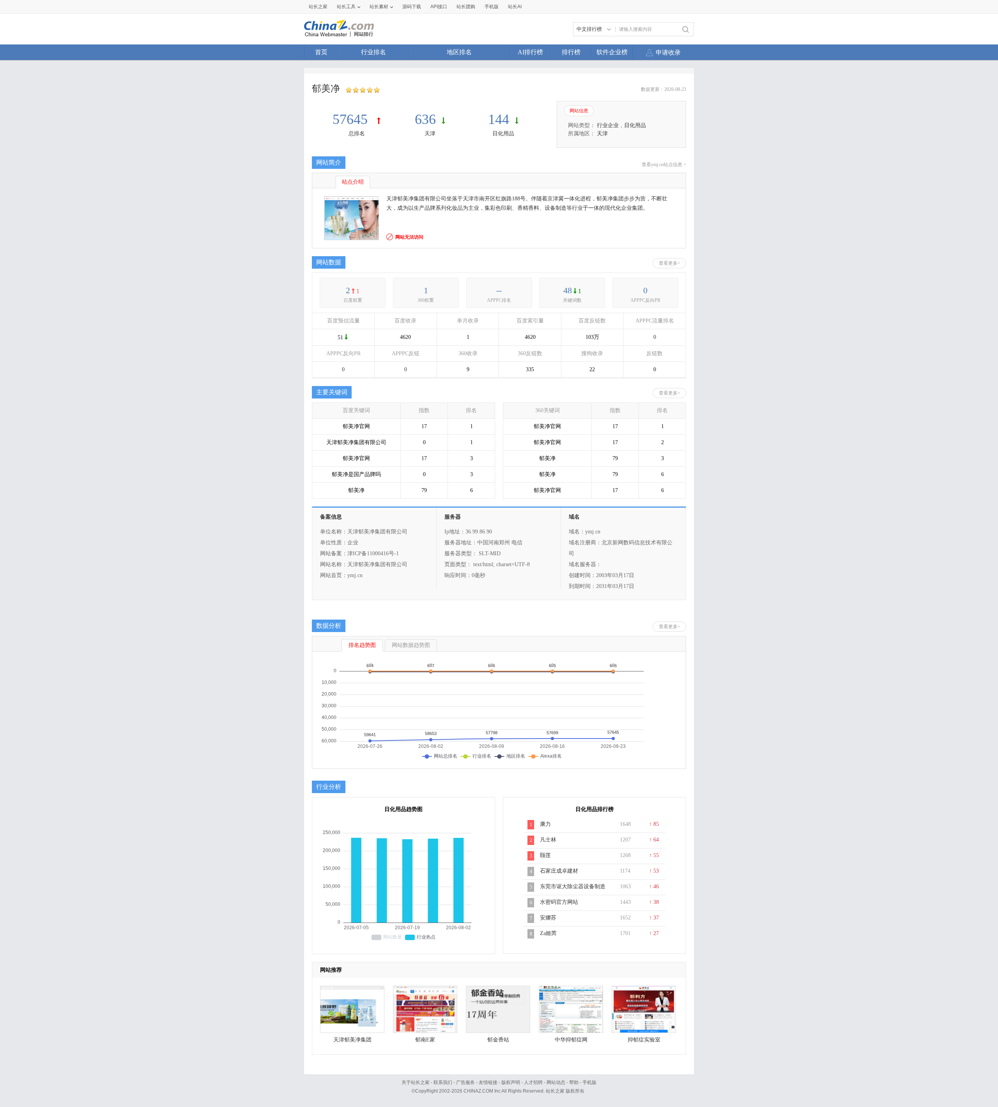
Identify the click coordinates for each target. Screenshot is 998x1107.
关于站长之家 (416, 1082)
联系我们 (443, 1082)
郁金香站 (498, 1040)
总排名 (357, 133)
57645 (352, 119)
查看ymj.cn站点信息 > (664, 164)
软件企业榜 (612, 52)
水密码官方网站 (559, 902)
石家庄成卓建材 (559, 871)
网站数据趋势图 (411, 645)
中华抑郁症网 (571, 1040)
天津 (430, 133)
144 (498, 119)
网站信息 (579, 110)
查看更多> (669, 263)
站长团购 (466, 6)
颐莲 (545, 855)
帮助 (574, 1082)
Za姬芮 (548, 933)
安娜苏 (548, 918)
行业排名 (373, 52)
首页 (321, 52)
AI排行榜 (530, 52)
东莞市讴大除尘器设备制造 (572, 886)
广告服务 (465, 1082)
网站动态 (556, 1082)
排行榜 (571, 52)
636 (425, 119)
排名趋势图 (362, 645)
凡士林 (548, 840)
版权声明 (510, 1082)
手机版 (589, 1082)
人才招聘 (533, 1082)
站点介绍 (353, 182)
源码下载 (411, 6)
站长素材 (379, 6)
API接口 (438, 6)
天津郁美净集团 (352, 1040)
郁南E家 (425, 1040)
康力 (545, 824)
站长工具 (346, 6)
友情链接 (488, 1082)
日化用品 (503, 133)
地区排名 (459, 52)
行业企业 (608, 125)
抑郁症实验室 (644, 1040)
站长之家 (318, 6)
